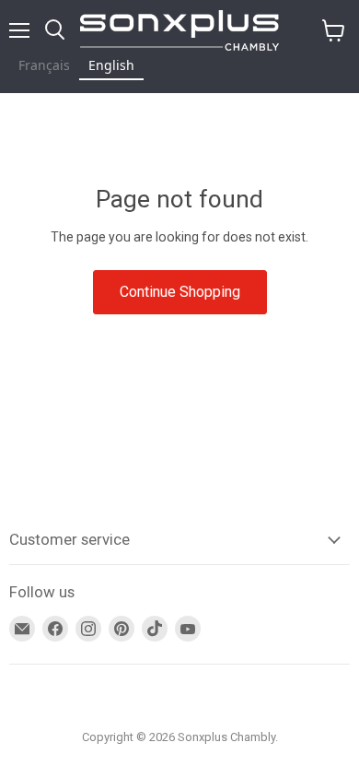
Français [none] (44, 65)
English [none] (111, 65)
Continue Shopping (180, 292)
